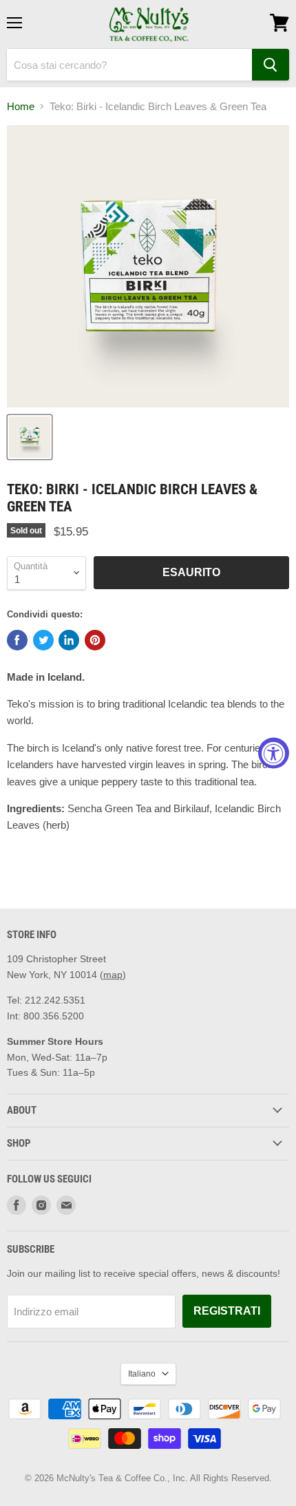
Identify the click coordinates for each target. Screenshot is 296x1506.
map (113, 974)
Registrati (226, 1311)
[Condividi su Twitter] (43, 640)
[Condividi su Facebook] (17, 640)
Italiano (142, 1374)
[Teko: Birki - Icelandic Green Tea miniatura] (30, 437)
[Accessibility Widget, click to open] (273, 753)
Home (20, 106)
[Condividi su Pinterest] (95, 640)
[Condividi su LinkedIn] (69, 640)
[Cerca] (270, 65)
